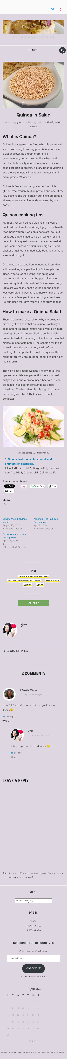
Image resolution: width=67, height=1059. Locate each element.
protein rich (52, 580)
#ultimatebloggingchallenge (24, 580)
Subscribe (33, 968)
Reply (6, 721)
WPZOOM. (61, 1052)
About (33, 921)
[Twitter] (53, 9)
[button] (33, 50)
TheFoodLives (34, 930)
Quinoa (27, 584)
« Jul (31, 1041)
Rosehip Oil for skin (17, 651)
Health (50, 122)
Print (36, 603)
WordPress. (20, 1052)
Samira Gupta (28, 690)
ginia (19, 122)
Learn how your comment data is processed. (33, 875)
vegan (40, 584)
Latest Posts (33, 926)
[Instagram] (60, 9)
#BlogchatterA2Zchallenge (34, 576)
